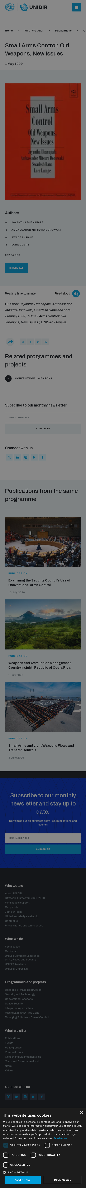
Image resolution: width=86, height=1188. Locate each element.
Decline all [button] (62, 1180)
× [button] (81, 1112)
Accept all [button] (22, 1180)
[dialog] (43, 1148)
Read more (60, 1138)
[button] (43, 1172)
